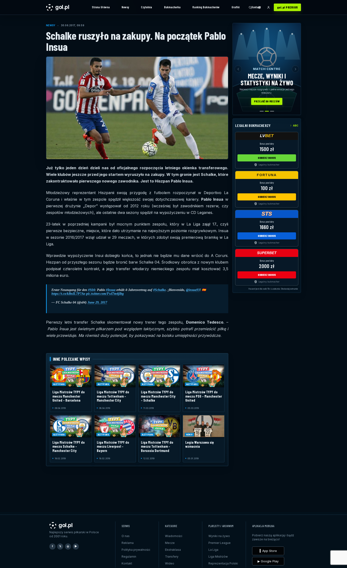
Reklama (128, 543)
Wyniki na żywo (219, 536)
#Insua (110, 290)
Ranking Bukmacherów (206, 7)
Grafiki (236, 7)
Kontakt (256, 7)
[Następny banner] (295, 69)
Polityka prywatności (136, 549)
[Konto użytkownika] (269, 7)
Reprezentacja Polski (223, 563)
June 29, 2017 (97, 302)
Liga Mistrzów (218, 556)
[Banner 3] (272, 111)
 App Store (268, 551)
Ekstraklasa (173, 549)
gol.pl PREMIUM (287, 7)
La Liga (213, 549)
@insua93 (193, 290)
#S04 (91, 290)
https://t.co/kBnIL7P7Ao (68, 293)
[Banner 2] (267, 111)
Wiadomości (173, 536)
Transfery (171, 556)
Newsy (125, 7)
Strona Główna (101, 7)
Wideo (169, 563)
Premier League (219, 543)
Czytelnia (146, 7)
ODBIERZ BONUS (267, 157)
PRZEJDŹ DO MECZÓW (266, 101)
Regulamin (129, 556)
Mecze (170, 543)
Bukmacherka (172, 7)
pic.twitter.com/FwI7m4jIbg (105, 293)
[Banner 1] (262, 111)
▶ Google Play (268, 561)
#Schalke (159, 290)
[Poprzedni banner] (238, 69)
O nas (126, 536)
